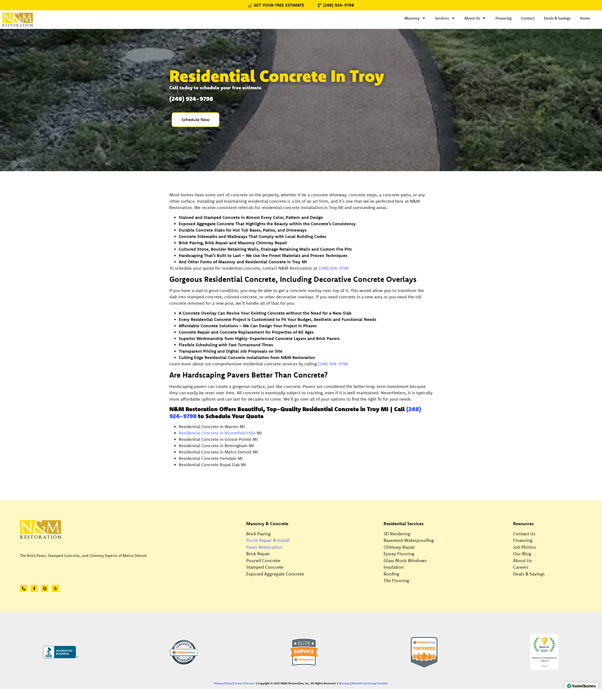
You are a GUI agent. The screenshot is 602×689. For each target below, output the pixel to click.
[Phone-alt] (23, 588)
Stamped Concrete (264, 567)
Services (442, 18)
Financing (503, 18)
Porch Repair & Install (268, 540)
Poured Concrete (263, 560)
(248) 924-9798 (333, 268)
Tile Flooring (396, 580)
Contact (528, 18)
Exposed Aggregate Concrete (275, 574)
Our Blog (522, 553)
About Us (472, 18)
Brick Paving (258, 533)
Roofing (391, 574)
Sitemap (344, 683)
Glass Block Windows (405, 560)
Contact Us (524, 533)
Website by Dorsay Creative (370, 683)
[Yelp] (55, 588)
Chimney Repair (399, 547)
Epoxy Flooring (399, 553)
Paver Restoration (264, 547)
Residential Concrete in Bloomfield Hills (217, 433)
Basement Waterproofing (409, 540)
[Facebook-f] (34, 588)
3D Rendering (397, 533)
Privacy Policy (223, 683)
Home (585, 18)
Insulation (394, 567)
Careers (520, 567)
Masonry (412, 18)
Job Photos (524, 547)
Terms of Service (244, 683)
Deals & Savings (557, 18)
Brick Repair (258, 553)
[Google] (44, 588)
